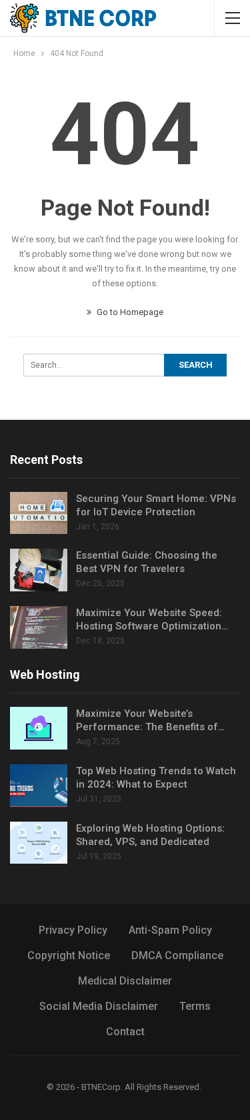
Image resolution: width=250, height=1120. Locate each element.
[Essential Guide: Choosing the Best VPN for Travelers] (38, 570)
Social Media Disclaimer (98, 1006)
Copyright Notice (68, 955)
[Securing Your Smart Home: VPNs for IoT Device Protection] (38, 513)
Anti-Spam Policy (170, 930)
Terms (195, 1006)
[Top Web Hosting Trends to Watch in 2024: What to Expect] (38, 785)
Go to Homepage (129, 312)
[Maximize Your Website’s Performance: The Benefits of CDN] (38, 728)
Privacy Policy (73, 930)
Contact (125, 1031)
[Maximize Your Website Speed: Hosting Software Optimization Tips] (38, 627)
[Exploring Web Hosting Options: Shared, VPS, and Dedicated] (38, 843)
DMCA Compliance (177, 955)
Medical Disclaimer (125, 980)
